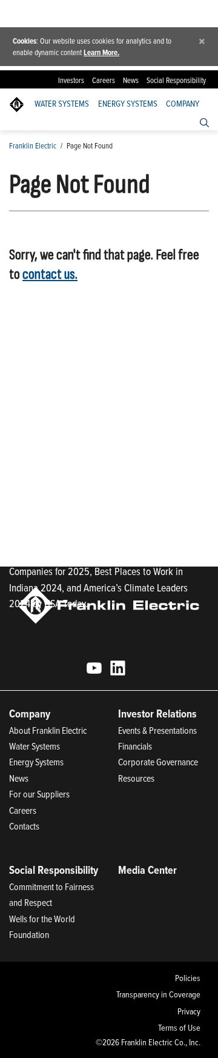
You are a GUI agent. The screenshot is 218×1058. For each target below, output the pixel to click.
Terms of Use (179, 1028)
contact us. (50, 274)
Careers (103, 80)
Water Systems (62, 104)
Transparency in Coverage (158, 994)
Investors (71, 80)
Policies (187, 978)
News (131, 80)
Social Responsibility (176, 80)
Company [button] (182, 104)
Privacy (188, 1011)
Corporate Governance (158, 761)
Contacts (24, 826)
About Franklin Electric (48, 730)
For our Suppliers (39, 793)
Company (29, 713)
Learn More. (101, 52)
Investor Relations (157, 713)
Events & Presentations (157, 730)
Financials (135, 746)
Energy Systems (127, 104)
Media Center (147, 870)
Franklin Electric (32, 145)
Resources (136, 778)
